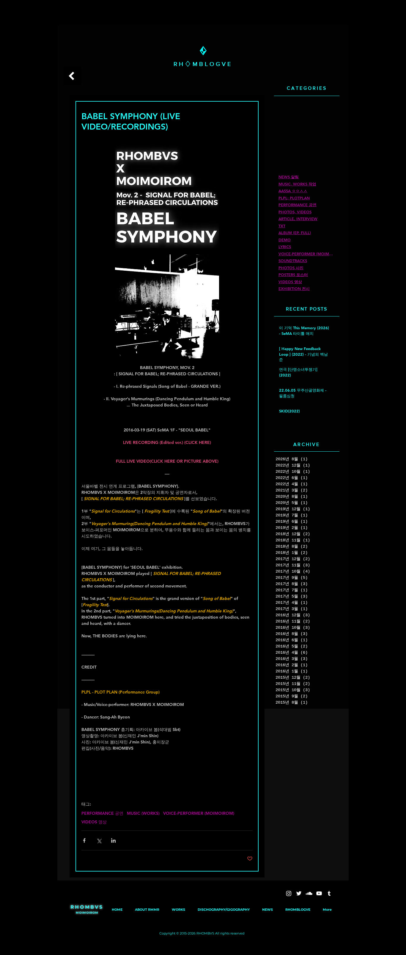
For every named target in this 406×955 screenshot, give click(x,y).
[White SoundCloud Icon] (309, 893)
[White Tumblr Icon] (329, 893)
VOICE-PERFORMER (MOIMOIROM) (198, 813)
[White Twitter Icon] (298, 893)
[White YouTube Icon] (319, 893)
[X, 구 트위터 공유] (99, 840)
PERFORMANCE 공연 (102, 813)
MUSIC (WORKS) (143, 813)
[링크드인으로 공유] (113, 840)
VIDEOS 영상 (94, 822)
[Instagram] (288, 893)
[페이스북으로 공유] (84, 840)
